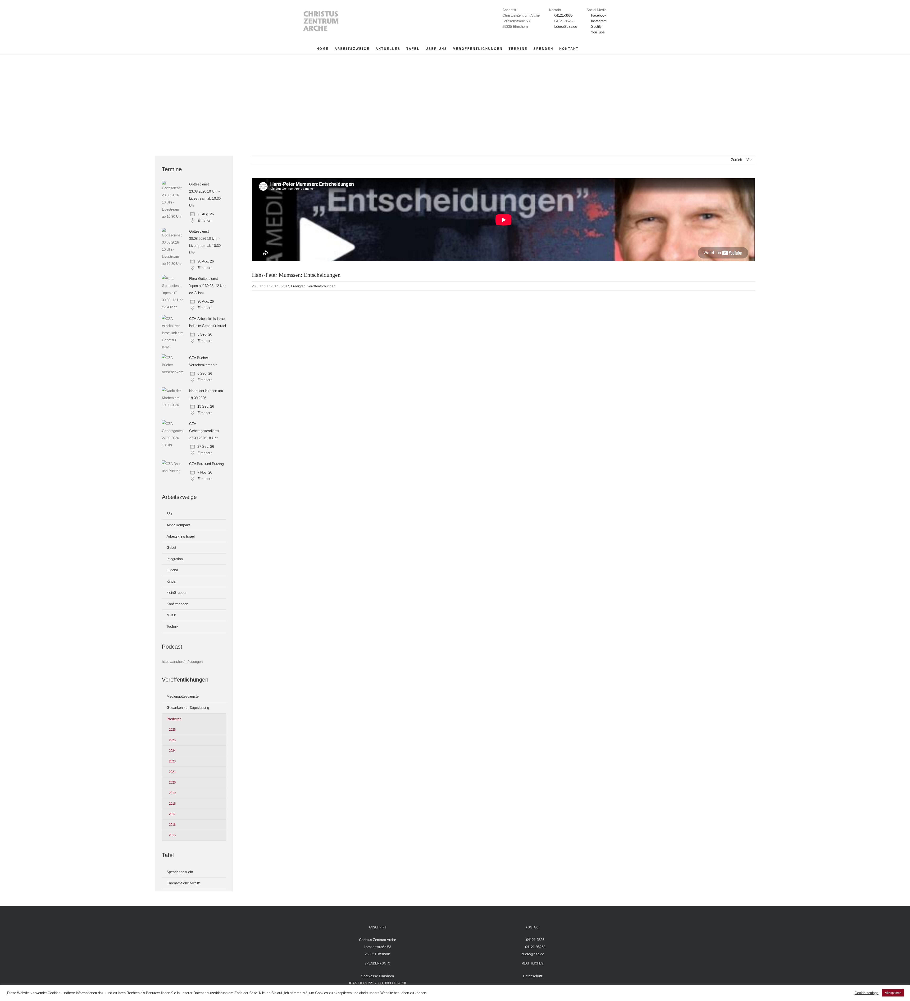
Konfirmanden (177, 604)
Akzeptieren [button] (893, 993)
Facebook (598, 15)
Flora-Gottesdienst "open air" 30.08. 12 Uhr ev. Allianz (207, 286)
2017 (285, 286)
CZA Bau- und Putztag (206, 464)
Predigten (298, 286)
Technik (172, 626)
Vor (749, 160)
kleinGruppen (177, 592)
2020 (172, 782)
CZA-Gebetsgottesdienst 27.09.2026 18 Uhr (204, 431)
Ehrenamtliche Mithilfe (184, 883)
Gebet (171, 547)
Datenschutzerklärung (210, 993)
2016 (172, 824)
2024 (172, 750)
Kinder (172, 581)
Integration (175, 559)
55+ (170, 514)
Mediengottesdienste (183, 696)
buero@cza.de (565, 26)
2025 (172, 740)
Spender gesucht (180, 872)
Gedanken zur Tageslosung (188, 708)
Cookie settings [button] (866, 993)
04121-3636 (563, 15)
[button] (586, 48)
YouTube (597, 32)
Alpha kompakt (178, 525)
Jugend (172, 570)
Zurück (736, 160)
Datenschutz (533, 976)
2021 (172, 772)
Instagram (598, 21)
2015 (172, 835)
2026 (172, 729)
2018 (172, 803)
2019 (172, 793)
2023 (172, 761)
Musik (171, 615)
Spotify (596, 26)
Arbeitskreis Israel (181, 536)
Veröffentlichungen (321, 286)
